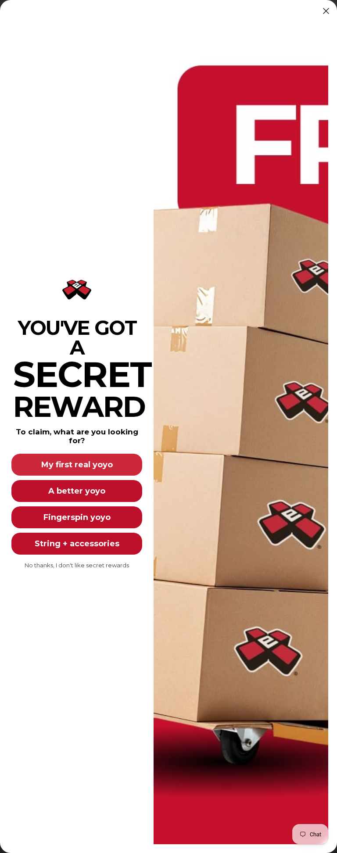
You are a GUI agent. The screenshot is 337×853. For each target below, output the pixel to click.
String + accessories (77, 543)
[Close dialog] (326, 11)
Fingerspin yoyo (77, 517)
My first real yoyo (77, 465)
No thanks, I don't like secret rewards (77, 565)
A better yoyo (76, 491)
